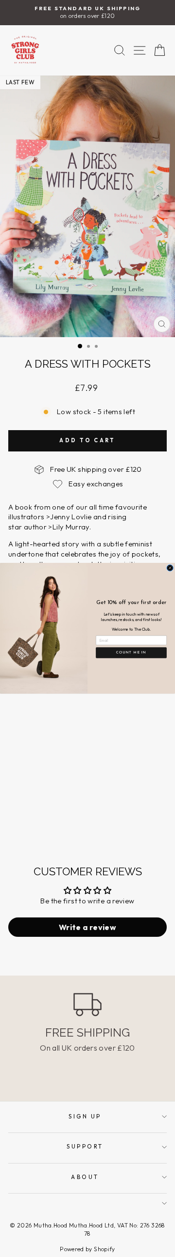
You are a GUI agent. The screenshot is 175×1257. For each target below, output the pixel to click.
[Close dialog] (170, 568)
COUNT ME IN (131, 652)
